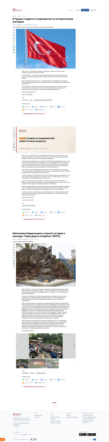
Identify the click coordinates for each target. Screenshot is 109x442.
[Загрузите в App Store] (83, 434)
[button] (14, 30)
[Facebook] (17, 434)
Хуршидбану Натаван (40, 373)
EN (90, 439)
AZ (92, 439)
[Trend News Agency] (16, 414)
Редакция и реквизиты (55, 417)
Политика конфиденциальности (89, 417)
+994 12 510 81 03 (16, 424)
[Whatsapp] (14, 434)
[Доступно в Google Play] (91, 434)
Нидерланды (25, 373)
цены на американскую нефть (29, 205)
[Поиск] (68, 10)
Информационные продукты (72, 417)
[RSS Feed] (31, 434)
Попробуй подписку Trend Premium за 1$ (34, 113)
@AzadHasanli (30, 200)
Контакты (52, 419)
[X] (20, 434)
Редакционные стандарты (55, 420)
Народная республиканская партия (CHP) (43, 100)
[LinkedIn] (28, 434)
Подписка (68, 415)
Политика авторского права (88, 419)
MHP (31, 100)
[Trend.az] (17, 10)
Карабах (32, 373)
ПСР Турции (25, 100)
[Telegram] (25, 434)
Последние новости (39, 415)
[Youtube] (22, 434)
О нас (51, 415)
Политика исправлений (55, 422)
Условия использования (87, 415)
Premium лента (38, 417)
